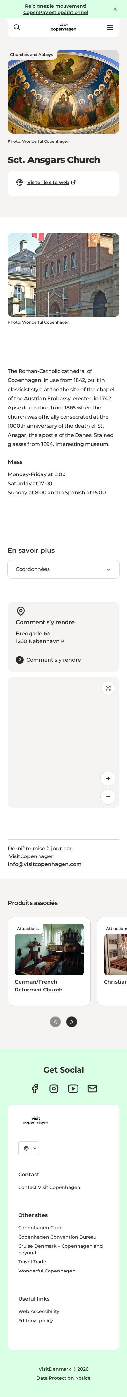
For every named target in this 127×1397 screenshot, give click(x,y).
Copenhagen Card (40, 1228)
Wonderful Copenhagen (47, 1271)
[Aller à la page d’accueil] (63, 27)
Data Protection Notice (63, 1378)
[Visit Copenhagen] (35, 1120)
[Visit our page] (54, 1088)
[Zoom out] (108, 797)
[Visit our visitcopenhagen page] (34, 1088)
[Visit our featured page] (73, 1088)
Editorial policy (35, 1320)
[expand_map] (108, 688)
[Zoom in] (108, 778)
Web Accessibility (38, 1311)
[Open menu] (110, 27)
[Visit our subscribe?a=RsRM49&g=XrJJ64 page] (92, 1088)
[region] (63, 742)
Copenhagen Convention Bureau (57, 1237)
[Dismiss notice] (115, 9)
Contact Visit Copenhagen (49, 1187)
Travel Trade (32, 1262)
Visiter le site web (48, 182)
